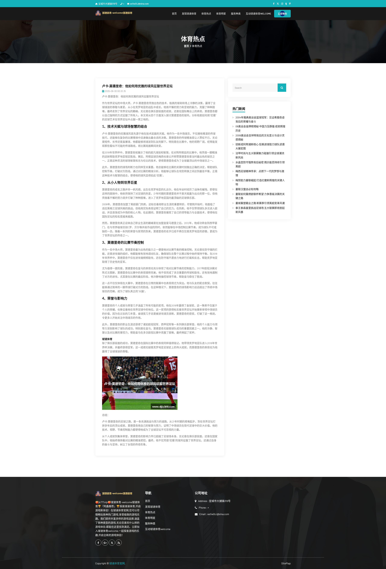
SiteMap (286, 563)
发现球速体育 (189, 13)
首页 (174, 13)
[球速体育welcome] (118, 13)
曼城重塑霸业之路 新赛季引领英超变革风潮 (260, 203)
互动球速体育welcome (258, 13)
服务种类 (236, 13)
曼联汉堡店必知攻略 (247, 189)
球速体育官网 (117, 563)
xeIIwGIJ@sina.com (139, 3)
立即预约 (282, 13)
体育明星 (221, 13)
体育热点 (206, 13)
